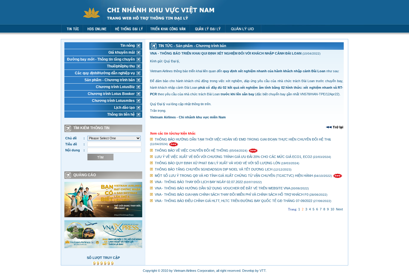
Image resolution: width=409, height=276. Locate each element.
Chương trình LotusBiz (115, 87)
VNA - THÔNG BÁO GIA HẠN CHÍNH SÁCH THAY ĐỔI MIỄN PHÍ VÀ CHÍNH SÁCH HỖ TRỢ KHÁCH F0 (231, 194)
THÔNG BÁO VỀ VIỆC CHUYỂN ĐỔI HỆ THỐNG (191, 150)
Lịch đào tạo (124, 107)
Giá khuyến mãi (121, 52)
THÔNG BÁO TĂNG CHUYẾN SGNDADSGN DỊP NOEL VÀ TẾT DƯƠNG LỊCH (213, 169)
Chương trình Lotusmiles (113, 101)
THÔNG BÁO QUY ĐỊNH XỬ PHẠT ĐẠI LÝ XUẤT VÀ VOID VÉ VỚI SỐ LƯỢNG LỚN (217, 163)
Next (339, 209)
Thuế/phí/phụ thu (121, 66)
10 (332, 209)
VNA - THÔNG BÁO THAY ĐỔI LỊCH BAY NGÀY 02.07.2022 (199, 182)
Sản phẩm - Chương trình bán (109, 80)
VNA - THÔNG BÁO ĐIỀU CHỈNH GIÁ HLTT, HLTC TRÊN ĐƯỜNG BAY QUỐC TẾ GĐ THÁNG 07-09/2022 (233, 201)
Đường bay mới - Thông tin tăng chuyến (101, 59)
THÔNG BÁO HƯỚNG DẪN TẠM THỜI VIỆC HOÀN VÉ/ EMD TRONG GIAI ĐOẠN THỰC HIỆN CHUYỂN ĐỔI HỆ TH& (243, 139)
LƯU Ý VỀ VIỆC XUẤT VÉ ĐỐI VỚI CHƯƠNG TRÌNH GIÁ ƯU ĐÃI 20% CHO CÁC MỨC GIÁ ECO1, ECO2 (233, 157)
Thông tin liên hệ (121, 114)
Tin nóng (127, 45)
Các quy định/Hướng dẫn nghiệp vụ (105, 73)
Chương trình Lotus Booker (111, 94)
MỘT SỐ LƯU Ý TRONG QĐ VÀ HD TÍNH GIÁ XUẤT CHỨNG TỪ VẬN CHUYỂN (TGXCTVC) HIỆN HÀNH (234, 175)
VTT (263, 270)
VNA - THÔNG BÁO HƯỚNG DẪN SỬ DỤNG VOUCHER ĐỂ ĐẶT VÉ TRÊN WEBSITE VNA (222, 188)
